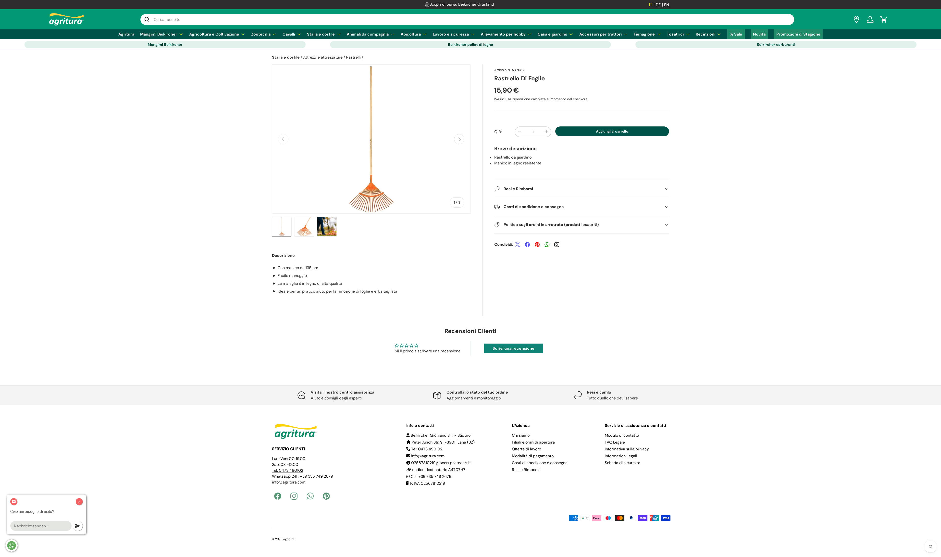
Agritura (126, 34)
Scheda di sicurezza (622, 462)
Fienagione (644, 34)
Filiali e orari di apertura (533, 442)
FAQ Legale (615, 442)
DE (658, 4)
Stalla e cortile (321, 34)
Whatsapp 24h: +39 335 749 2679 (302, 476)
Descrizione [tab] (283, 255)
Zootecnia (261, 34)
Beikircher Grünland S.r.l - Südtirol (440, 435)
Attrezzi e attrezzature (323, 57)
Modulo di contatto (622, 435)
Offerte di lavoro (526, 449)
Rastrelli (353, 57)
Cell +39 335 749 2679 (430, 476)
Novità (759, 34)
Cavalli (289, 34)
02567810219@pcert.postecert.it (440, 462)
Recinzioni (705, 34)
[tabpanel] (371, 279)
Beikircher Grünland (476, 4)
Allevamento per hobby (503, 34)
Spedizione (521, 99)
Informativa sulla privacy (627, 449)
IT (650, 5)
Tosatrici (675, 34)
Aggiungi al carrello (612, 131)
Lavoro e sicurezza (451, 34)
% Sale (736, 34)
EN (666, 4)
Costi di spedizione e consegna (540, 462)
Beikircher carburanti (776, 44)
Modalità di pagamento (533, 455)
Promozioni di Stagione (798, 34)
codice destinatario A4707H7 (438, 469)
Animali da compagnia (368, 34)
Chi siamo (521, 435)
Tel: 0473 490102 (287, 470)
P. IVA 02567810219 (427, 483)
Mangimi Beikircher (158, 34)
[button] (884, 19)
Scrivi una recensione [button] (513, 348)
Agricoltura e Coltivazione (214, 34)
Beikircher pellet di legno (470, 44)
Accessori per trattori (600, 34)
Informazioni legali (621, 455)
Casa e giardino (552, 34)
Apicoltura (411, 34)
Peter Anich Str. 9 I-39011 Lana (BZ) (443, 442)
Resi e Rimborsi (526, 469)
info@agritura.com (288, 482)
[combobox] (467, 19)
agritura (289, 539)
